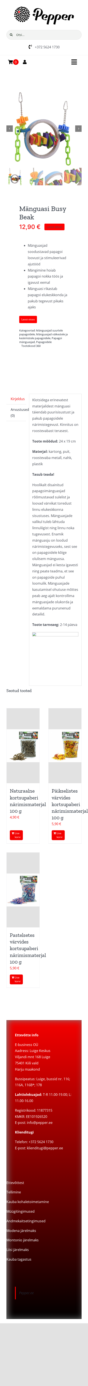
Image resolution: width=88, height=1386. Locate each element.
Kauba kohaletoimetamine (27, 1201)
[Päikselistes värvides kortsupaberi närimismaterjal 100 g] (64, 745)
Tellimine (13, 1192)
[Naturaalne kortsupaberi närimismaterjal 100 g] (23, 745)
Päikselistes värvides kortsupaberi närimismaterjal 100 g (70, 804)
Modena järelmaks (21, 1230)
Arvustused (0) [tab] (18, 412)
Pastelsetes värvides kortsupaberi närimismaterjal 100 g (28, 948)
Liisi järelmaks (17, 1249)
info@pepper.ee (40, 1122)
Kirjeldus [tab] (18, 399)
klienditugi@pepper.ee (45, 1148)
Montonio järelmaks (22, 1240)
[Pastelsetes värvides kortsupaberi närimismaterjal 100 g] (23, 890)
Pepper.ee (26, 1293)
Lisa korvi (18, 835)
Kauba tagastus (18, 1259)
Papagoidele (44, 342)
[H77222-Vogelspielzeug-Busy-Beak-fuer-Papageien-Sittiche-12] (44, 128)
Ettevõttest (15, 1182)
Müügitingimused (20, 1211)
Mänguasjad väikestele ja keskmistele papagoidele (43, 336)
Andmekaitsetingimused (25, 1221)
